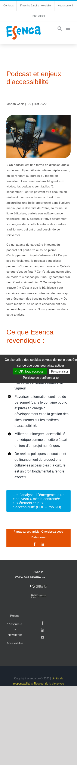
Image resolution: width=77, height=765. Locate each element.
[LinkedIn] (42, 630)
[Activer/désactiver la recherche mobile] (60, 28)
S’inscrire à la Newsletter (14, 629)
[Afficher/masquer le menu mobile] (68, 28)
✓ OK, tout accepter (29, 371)
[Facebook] (42, 623)
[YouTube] (42, 637)
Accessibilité (15, 643)
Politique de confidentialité (41, 377)
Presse (14, 615)
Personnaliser (59, 371)
